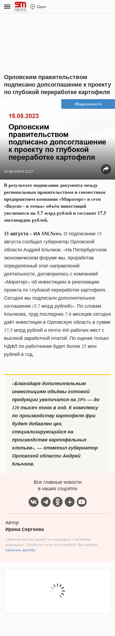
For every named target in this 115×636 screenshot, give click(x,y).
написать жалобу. (20, 550)
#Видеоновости (88, 104)
